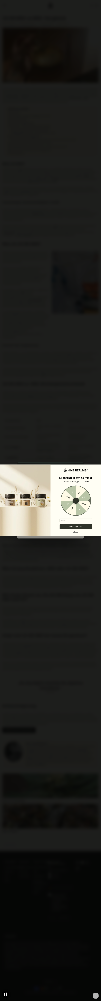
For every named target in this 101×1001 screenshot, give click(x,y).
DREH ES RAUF (75, 527)
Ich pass (75, 532)
